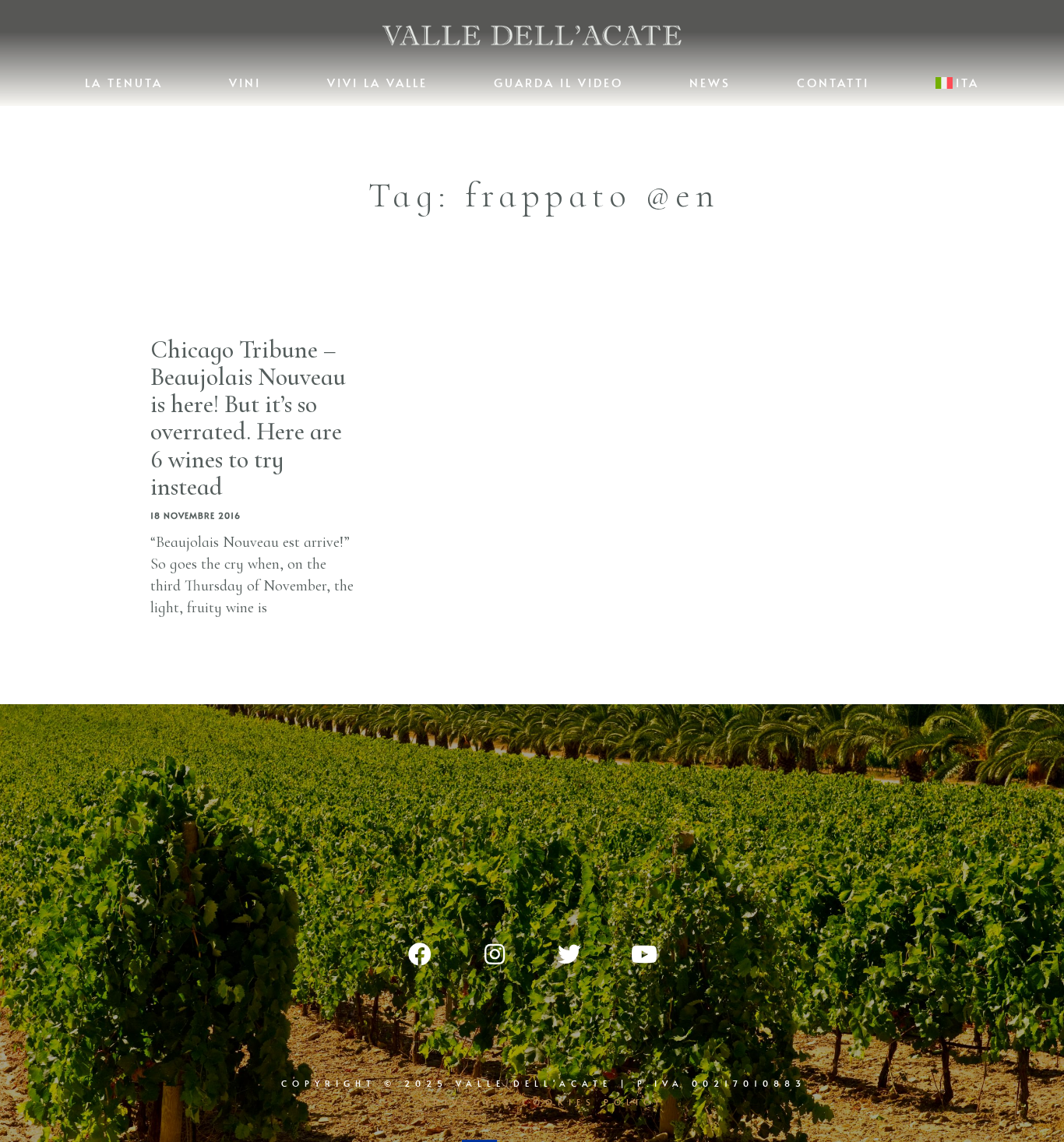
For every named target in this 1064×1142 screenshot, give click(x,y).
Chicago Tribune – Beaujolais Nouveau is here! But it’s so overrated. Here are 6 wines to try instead (248, 418)
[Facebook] (420, 954)
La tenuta (124, 82)
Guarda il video (558, 82)
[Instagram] (494, 954)
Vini (245, 82)
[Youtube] (644, 954)
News (710, 82)
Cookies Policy (593, 1102)
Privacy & (472, 1102)
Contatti (833, 82)
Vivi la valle (377, 82)
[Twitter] (569, 954)
